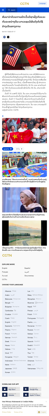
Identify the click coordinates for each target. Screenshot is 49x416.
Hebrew (10, 349)
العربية (27, 272)
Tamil (31, 349)
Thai (31, 353)
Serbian (33, 333)
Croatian (11, 314)
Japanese (11, 368)
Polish (32, 314)
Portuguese (36, 318)
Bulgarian (12, 306)
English (4, 268)
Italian (10, 364)
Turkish (33, 356)
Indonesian (15, 360)
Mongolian (34, 298)
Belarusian (12, 298)
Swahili (34, 345)
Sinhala (33, 337)
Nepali (32, 306)
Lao (31, 291)
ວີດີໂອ (18, 148)
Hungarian (12, 356)
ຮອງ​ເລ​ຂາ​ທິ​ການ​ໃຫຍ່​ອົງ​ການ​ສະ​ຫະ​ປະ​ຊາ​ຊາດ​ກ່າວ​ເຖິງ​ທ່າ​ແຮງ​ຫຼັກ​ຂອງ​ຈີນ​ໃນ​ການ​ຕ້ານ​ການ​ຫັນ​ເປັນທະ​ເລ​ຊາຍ (23, 215)
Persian (33, 310)
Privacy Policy (6, 412)
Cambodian (10, 310)
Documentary (29, 276)
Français (5, 272)
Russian (33, 329)
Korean (10, 372)
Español (27, 268)
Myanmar (35, 302)
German (11, 337)
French (11, 333)
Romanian (34, 325)
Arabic (9, 295)
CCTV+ (4, 279)
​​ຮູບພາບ (6, 148)
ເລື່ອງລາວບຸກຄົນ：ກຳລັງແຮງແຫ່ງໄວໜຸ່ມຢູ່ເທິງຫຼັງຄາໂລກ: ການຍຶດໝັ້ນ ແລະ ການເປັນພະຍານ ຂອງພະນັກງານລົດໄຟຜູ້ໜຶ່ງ (24, 248)
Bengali (9, 302)
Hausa (10, 345)
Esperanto (12, 325)
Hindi (8, 353)
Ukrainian (35, 360)
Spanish (34, 341)
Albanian (10, 291)
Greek (10, 341)
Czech (10, 318)
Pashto (32, 322)
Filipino (10, 329)
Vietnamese (35, 368)
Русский (4, 276)
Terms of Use (18, 412)
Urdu (31, 364)
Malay (35, 295)
